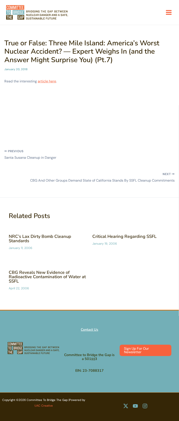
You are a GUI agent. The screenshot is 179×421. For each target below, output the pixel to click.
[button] (145, 350)
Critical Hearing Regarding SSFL (124, 236)
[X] (125, 406)
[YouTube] (135, 406)
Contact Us (89, 329)
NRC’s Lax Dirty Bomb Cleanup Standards (40, 239)
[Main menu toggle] (169, 12)
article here (47, 81)
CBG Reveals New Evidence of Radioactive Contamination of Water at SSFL (47, 276)
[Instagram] (145, 406)
